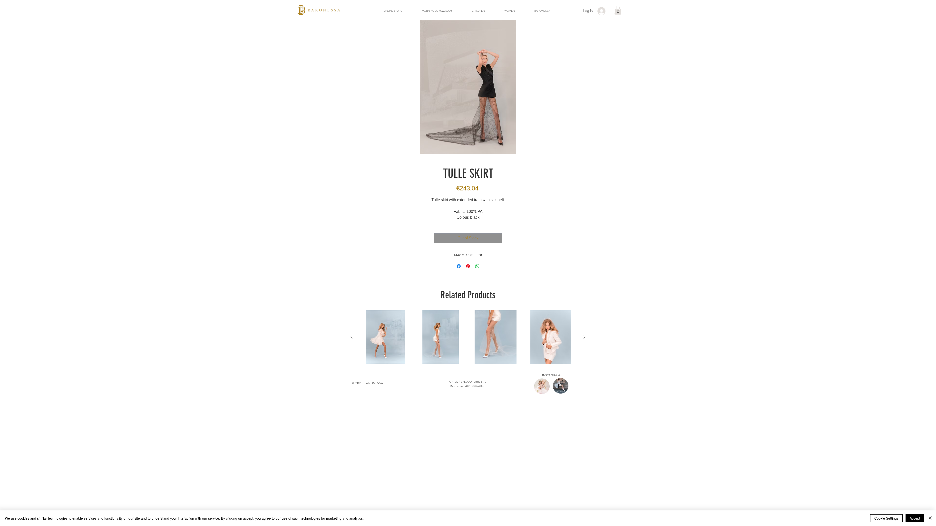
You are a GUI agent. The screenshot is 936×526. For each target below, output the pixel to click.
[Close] (930, 518)
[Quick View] (385, 337)
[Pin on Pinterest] (468, 266)
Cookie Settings (886, 518)
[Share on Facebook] (459, 266)
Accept (915, 518)
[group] (468, 337)
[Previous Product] (351, 337)
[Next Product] (584, 337)
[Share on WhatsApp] (477, 266)
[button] (618, 10)
